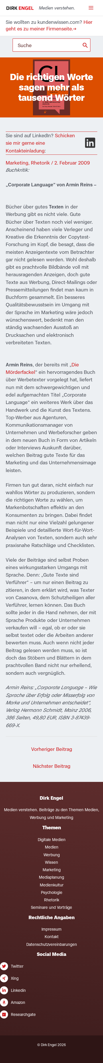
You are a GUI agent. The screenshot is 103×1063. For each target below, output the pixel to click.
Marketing (17, 162)
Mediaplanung (51, 877)
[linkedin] (90, 143)
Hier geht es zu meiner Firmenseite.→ (49, 25)
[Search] (85, 45)
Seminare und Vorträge (51, 907)
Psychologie (51, 892)
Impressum (51, 929)
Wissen (51, 862)
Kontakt (52, 936)
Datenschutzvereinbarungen (51, 944)
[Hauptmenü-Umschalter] (90, 7)
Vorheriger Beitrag (51, 749)
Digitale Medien (52, 839)
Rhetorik (40, 162)
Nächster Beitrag (51, 766)
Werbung (51, 854)
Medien (51, 847)
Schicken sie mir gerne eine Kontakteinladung (40, 143)
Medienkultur (52, 885)
